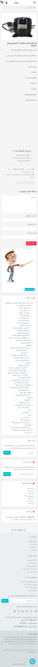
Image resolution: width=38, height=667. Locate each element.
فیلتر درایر (26, 418)
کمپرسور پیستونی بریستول (21, 328)
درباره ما (34, 550)
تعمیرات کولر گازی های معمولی (19, 348)
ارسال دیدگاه (31, 243)
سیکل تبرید (25, 413)
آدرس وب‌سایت (32, 233)
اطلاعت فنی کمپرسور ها (24, 305)
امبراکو (32, 177)
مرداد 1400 (30, 501)
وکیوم (29, 398)
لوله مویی (23, 353)
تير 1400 (30, 504)
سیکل (29, 410)
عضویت (7, 474)
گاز (25, 520)
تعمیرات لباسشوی (23, 365)
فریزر (20, 175)
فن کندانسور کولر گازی (22, 395)
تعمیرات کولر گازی (25, 393)
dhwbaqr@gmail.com (20, 627)
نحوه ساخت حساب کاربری (29, 569)
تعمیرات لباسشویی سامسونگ (17, 368)
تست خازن (28, 433)
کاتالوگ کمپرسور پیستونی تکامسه (21, 158)
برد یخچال (17, 519)
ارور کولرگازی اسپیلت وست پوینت (18, 338)
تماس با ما (34, 544)
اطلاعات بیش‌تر (30, 289)
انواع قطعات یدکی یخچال (23, 385)
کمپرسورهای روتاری (23, 323)
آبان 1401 (30, 491)
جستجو (7, 453)
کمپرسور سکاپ (24, 315)
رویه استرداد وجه (32, 590)
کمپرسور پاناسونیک (23, 330)
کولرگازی (28, 345)
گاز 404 (9, 175)
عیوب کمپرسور (24, 325)
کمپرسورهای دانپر (23, 318)
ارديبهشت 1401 (29, 496)
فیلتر (29, 415)
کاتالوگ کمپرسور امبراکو (24, 161)
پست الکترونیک (32, 224)
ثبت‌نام (5, 601)
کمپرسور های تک (23, 320)
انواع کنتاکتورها (24, 403)
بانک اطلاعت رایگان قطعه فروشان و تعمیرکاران (19, 303)
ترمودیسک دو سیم (23, 408)
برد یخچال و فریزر (23, 390)
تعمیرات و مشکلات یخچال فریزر (19, 388)
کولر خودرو (28, 425)
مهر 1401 (30, 494)
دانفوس (16, 517)
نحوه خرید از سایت (31, 572)
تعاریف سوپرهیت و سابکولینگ (21, 430)
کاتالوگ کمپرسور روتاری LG (23, 155)
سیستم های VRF (26, 420)
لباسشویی (28, 363)
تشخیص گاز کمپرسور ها (28, 172)
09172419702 (23, 623)
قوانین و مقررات (32, 541)
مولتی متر (9, 517)
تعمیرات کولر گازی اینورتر (21, 358)
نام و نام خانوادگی (31, 216)
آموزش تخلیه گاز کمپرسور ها (20, 380)
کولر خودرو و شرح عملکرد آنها (20, 427)
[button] (3, 2)
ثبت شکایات (33, 547)
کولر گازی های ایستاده (22, 360)
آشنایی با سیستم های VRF (20, 423)
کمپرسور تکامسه (24, 308)
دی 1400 (31, 499)
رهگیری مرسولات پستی (30, 585)
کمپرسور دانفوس (24, 313)
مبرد (13, 175)
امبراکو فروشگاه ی (27, 175)
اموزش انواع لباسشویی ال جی (17, 370)
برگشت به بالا (17, 530)
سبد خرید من (33, 563)
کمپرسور (31, 516)
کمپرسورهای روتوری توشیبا (20, 335)
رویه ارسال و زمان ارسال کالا (29, 582)
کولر (21, 519)
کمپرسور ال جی (24, 310)
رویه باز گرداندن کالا (31, 587)
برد (12, 519)
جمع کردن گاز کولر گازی (22, 383)
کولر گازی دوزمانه (21, 350)
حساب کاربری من (32, 560)
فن (33, 520)
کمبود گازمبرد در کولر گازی (18, 355)
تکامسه (22, 517)
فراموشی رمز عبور (32, 566)
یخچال (16, 175)
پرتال (14, 664)
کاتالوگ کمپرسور (26, 343)
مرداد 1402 (30, 489)
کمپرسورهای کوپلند (23, 333)
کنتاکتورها (28, 400)
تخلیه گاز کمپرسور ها (24, 378)
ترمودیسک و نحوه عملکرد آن (22, 405)
